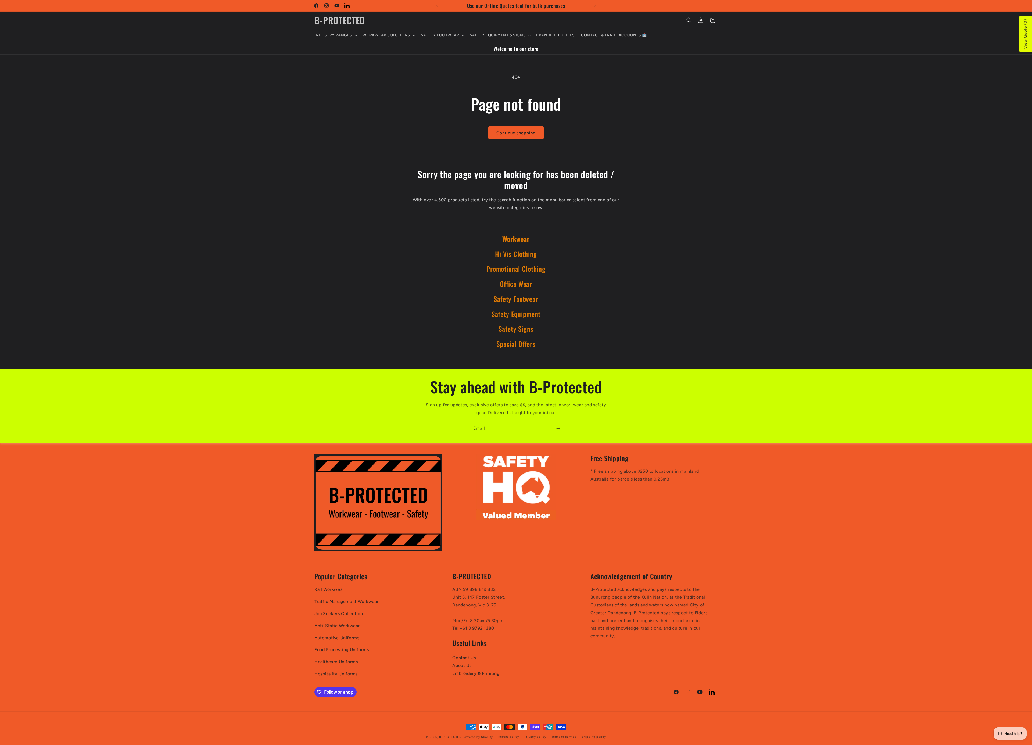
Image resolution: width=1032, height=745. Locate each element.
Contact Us (464, 657)
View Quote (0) (1025, 34)
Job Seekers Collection (338, 613)
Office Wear (516, 284)
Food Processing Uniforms (341, 649)
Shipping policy (594, 737)
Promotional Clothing (516, 269)
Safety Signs (516, 329)
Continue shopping (516, 132)
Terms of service (563, 737)
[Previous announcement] (437, 6)
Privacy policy (535, 737)
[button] (335, 35)
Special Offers (516, 344)
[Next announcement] (595, 6)
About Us (461, 665)
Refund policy (508, 737)
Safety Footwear (516, 299)
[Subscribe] (558, 428)
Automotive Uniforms (336, 637)
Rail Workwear (329, 589)
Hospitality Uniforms (336, 673)
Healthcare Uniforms (336, 661)
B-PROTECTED (450, 737)
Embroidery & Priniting (475, 673)
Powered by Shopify (478, 737)
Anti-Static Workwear (337, 625)
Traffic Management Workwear (346, 601)
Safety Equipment (516, 314)
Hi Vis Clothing (516, 254)
